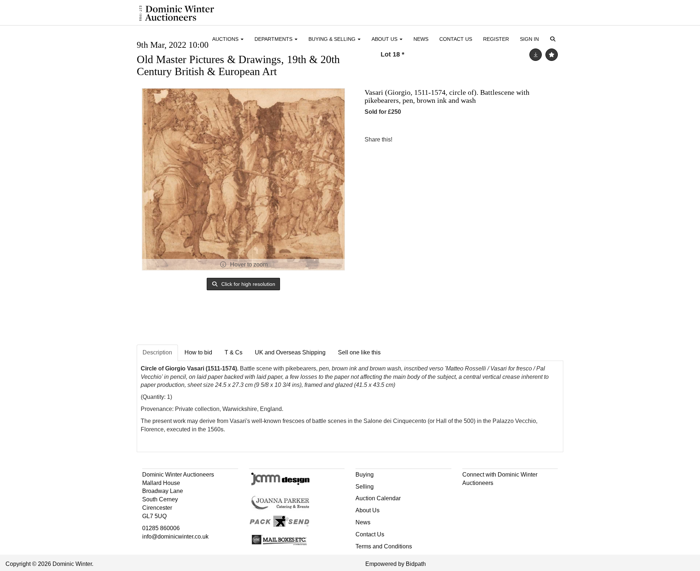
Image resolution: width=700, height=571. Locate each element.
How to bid (198, 352)
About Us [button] (385, 39)
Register (496, 39)
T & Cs (233, 352)
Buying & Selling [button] (332, 39)
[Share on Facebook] (404, 139)
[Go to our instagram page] (435, 139)
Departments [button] (274, 39)
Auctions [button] (226, 39)
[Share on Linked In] (420, 139)
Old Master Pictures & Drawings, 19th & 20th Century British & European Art (238, 65)
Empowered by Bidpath (395, 564)
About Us (367, 510)
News (420, 39)
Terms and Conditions (383, 546)
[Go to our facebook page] (469, 496)
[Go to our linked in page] (484, 496)
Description (157, 352)
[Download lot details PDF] (535, 54)
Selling (364, 486)
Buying (364, 474)
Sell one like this (359, 352)
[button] (554, 39)
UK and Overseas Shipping (290, 352)
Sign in (529, 39)
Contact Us (455, 39)
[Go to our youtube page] (499, 496)
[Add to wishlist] (551, 54)
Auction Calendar (378, 498)
